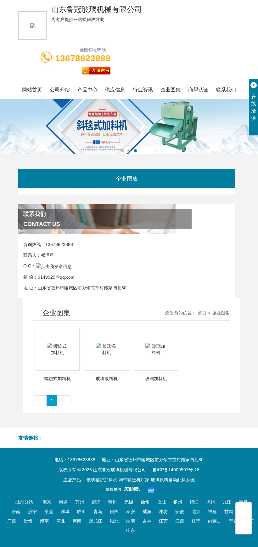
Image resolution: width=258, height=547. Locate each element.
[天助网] (125, 489)
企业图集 (170, 89)
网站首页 (32, 89)
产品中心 (87, 89)
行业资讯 (143, 89)
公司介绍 (60, 89)
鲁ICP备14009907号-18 (175, 469)
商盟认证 (198, 89)
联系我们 (226, 89)
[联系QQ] (54, 265)
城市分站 (24, 502)
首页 (202, 312)
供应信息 (115, 89)
